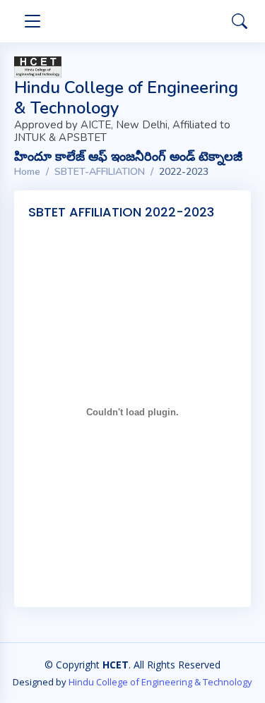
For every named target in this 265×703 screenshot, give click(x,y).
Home (27, 171)
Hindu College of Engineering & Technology (160, 682)
